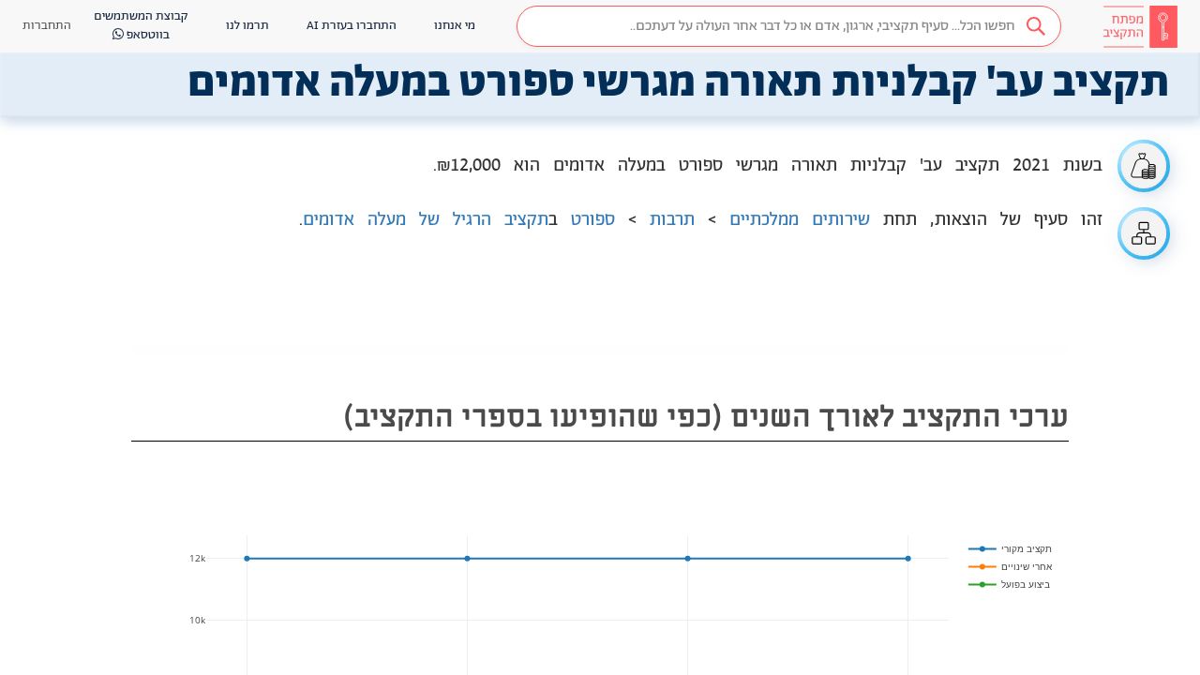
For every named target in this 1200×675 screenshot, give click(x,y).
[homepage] (1140, 26)
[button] (789, 26)
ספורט (593, 220)
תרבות (672, 220)
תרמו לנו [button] (247, 26)
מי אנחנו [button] (454, 26)
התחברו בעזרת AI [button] (352, 26)
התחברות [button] (46, 26)
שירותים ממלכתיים (799, 220)
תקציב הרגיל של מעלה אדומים (425, 220)
